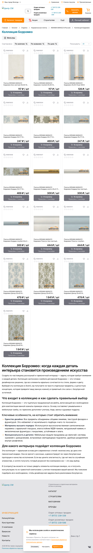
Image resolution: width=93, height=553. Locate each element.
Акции (35, 20)
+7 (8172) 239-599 (56, 14)
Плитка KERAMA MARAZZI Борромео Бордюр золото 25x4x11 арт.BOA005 (46, 188)
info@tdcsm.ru (55, 532)
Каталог (52, 491)
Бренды (52, 507)
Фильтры (11, 38)
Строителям (49, 20)
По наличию (20, 44)
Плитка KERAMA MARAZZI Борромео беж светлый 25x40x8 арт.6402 (15, 84)
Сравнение (55, 2)
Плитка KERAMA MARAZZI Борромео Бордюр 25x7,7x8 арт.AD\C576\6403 (74, 136)
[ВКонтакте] (89, 547)
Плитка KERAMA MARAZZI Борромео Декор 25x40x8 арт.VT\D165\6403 (13, 344)
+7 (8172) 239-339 (56, 8)
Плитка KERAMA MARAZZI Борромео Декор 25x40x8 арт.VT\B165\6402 (43, 292)
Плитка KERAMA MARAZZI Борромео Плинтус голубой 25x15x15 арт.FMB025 (74, 240)
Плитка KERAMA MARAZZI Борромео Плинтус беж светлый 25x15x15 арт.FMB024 (45, 240)
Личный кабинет (81, 20)
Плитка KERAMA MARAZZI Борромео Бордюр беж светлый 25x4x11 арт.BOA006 (75, 188)
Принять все (57, 547)
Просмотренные (85, 2)
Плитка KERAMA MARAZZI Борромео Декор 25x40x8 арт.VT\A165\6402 (13, 292)
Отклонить (35, 547)
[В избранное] (23, 50)
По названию (36, 44)
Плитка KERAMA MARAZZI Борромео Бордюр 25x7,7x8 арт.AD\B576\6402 (43, 136)
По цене (51, 44)
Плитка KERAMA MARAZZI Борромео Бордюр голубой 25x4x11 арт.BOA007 (16, 240)
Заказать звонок (75, 11)
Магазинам (54, 501)
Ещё (62, 20)
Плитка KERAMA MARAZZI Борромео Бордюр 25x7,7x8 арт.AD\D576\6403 (13, 188)
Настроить (46, 547)
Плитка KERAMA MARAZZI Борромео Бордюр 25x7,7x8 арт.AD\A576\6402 (13, 136)
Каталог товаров (14, 20)
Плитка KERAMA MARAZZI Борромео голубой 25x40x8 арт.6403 (44, 84)
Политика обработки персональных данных (17, 548)
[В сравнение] (27, 50)
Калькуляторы (8, 518)
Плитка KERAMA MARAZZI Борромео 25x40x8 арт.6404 (74, 84)
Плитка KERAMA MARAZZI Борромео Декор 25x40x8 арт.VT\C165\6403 (73, 292)
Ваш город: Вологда (12, 2)
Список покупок (69, 2)
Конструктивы (8, 522)
